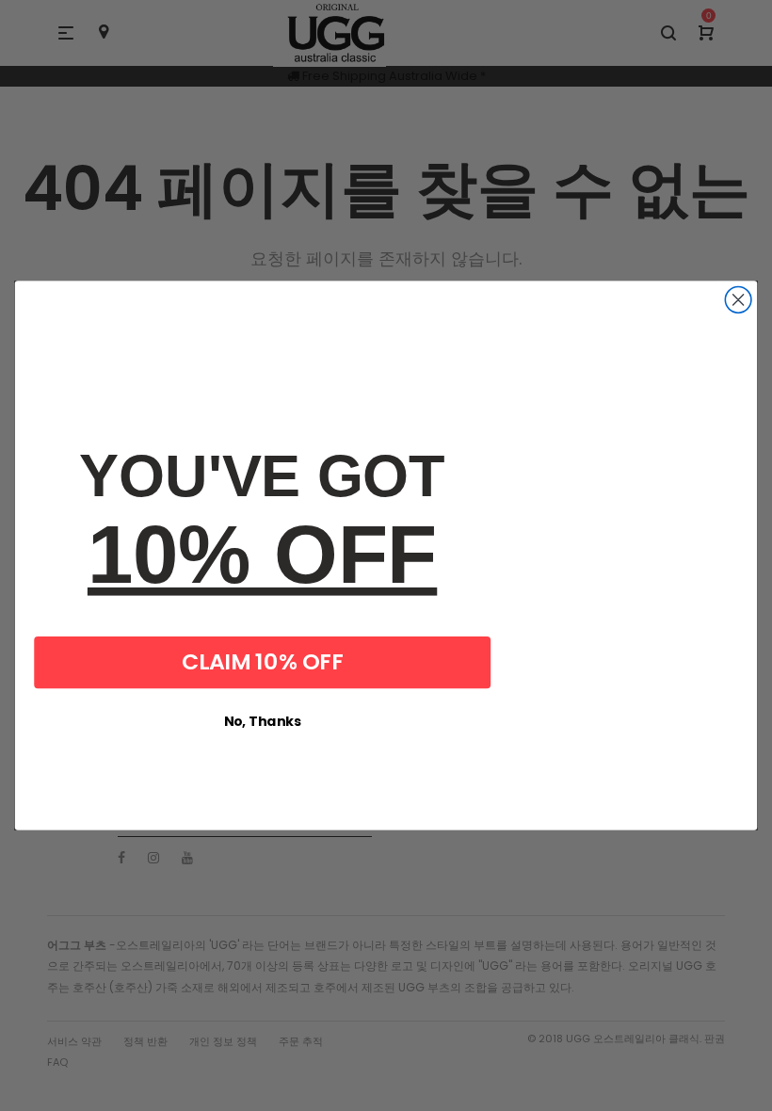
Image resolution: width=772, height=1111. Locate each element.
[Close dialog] (738, 300)
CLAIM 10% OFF (263, 662)
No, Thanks (262, 721)
